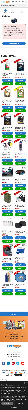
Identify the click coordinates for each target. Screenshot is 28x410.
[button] (14, 407)
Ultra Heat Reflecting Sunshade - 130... (7, 232)
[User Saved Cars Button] (16, 1)
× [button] (26, 383)
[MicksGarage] (5, 2)
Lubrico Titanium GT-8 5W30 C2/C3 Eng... (20, 127)
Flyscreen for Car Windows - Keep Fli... (7, 258)
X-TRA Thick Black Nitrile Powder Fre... (20, 206)
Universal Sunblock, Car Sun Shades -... (20, 232)
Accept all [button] (7, 403)
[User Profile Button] (19, 1)
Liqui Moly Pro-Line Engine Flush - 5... (20, 154)
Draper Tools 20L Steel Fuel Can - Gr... (7, 206)
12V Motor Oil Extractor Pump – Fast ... (6, 154)
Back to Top (14, 314)
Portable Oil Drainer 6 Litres (20, 180)
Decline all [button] (20, 403)
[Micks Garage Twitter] (18, 364)
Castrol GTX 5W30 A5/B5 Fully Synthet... (7, 74)
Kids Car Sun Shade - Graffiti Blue (20, 285)
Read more (12, 400)
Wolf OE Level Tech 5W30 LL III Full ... (7, 127)
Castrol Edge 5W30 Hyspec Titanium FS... (20, 101)
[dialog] (14, 395)
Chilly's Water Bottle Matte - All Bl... (7, 285)
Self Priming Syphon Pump (7, 180)
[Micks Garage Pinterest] (14, 364)
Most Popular (5, 380)
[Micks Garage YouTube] (23, 364)
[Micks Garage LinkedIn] (9, 364)
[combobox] (24, 383)
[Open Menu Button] (26, 1)
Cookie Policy (13, 397)
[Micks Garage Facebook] (4, 364)
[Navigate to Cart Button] (23, 1)
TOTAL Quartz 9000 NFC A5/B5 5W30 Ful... (7, 101)
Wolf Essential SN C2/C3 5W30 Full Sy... (19, 74)
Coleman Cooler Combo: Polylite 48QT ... (19, 259)
